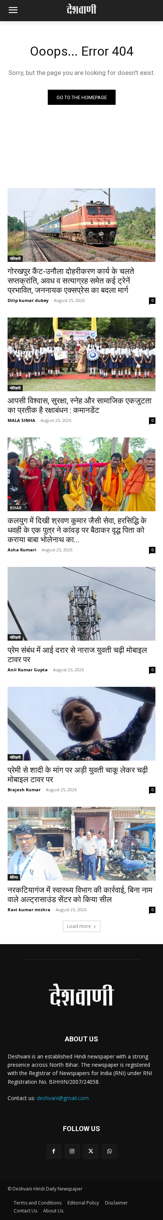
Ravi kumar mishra (29, 909)
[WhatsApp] (109, 1151)
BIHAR (16, 507)
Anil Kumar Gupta (28, 669)
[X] (90, 1151)
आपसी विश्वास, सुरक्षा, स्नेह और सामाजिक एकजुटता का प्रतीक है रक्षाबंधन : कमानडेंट (80, 405)
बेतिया (14, 877)
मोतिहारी (15, 258)
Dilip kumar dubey (28, 300)
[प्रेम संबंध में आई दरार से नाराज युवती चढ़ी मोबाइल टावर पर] (81, 604)
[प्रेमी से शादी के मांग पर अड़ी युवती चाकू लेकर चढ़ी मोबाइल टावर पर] (81, 724)
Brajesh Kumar (24, 789)
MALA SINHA (21, 420)
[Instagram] (72, 1151)
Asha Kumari (22, 549)
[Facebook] (53, 1151)
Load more (79, 926)
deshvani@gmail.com (63, 1098)
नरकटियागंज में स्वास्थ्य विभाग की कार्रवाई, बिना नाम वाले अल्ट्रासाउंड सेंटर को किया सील (80, 894)
